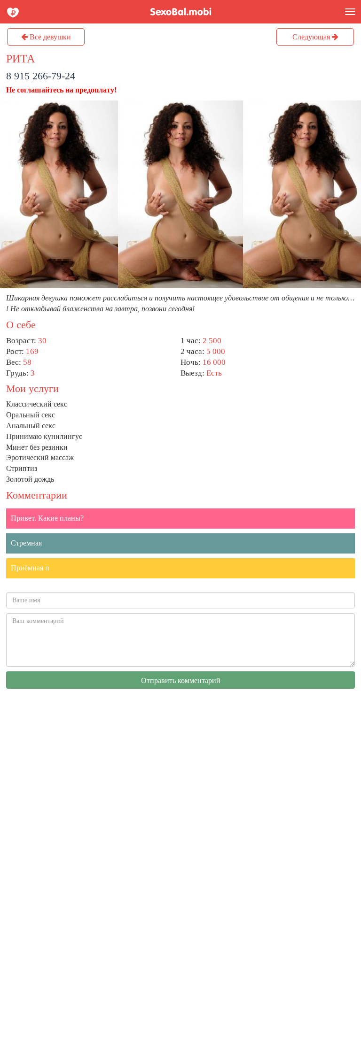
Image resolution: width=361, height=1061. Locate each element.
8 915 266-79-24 (40, 76)
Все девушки (49, 37)
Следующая (312, 37)
